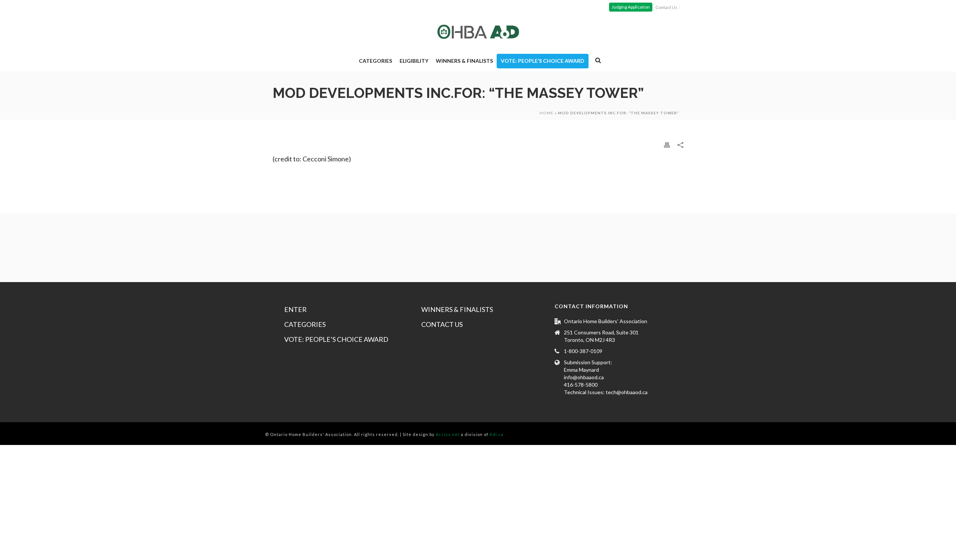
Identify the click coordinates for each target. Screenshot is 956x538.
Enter (295, 309)
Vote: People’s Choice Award (542, 61)
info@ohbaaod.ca (584, 377)
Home (546, 113)
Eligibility (414, 61)
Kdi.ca (496, 434)
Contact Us (442, 324)
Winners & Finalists (464, 61)
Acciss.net (448, 434)
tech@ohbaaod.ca (627, 392)
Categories (375, 61)
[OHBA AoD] (478, 31)
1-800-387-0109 (583, 351)
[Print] (667, 144)
